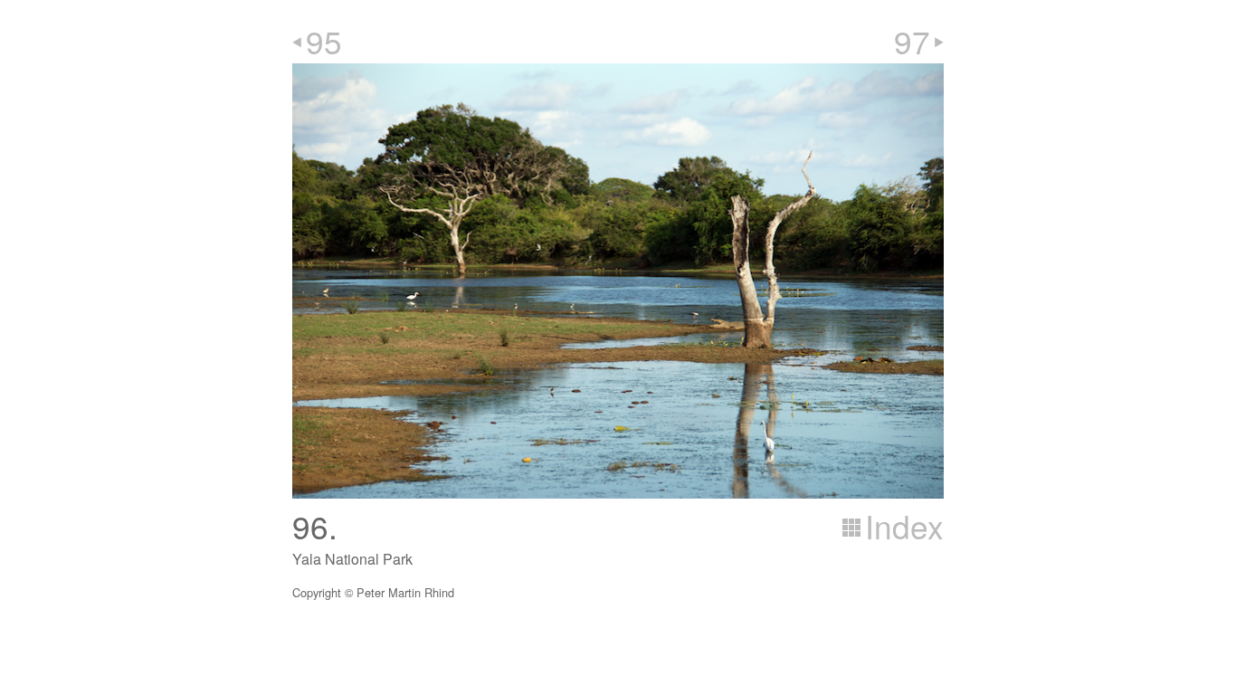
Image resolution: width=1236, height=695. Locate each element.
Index (904, 525)
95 (324, 40)
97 (912, 40)
